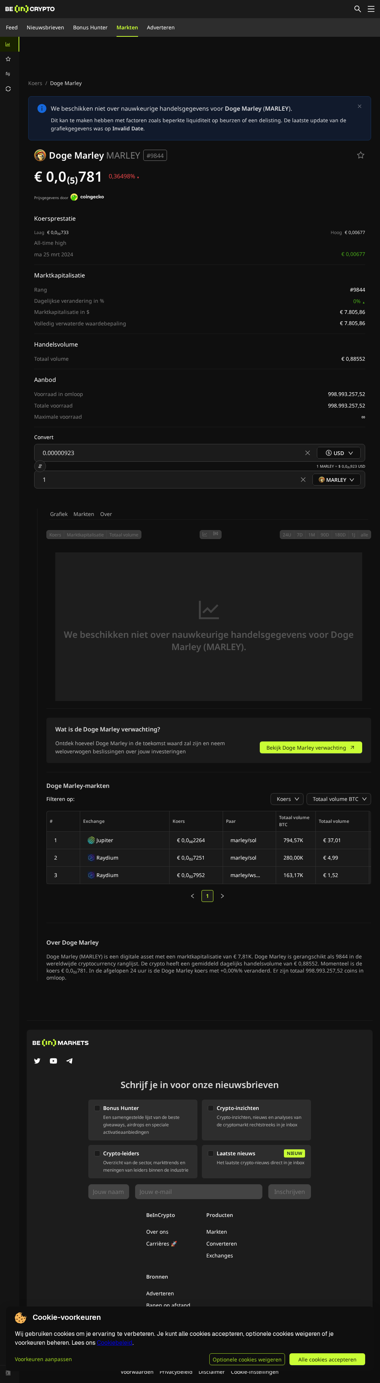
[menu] (9, 66)
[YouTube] (53, 1061)
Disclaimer (212, 1371)
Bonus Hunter (90, 27)
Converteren (221, 1243)
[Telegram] (69, 1061)
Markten (127, 27)
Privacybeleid (176, 1371)
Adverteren (161, 27)
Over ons (157, 1231)
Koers (35, 83)
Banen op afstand (168, 1305)
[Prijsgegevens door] (87, 198)
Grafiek (59, 513)
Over (106, 513)
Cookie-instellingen (255, 1371)
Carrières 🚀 (161, 1243)
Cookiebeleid (114, 1343)
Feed (12, 27)
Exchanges (219, 1255)
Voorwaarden (137, 1371)
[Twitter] (37, 1061)
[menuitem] (9, 44)
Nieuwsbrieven (45, 27)
